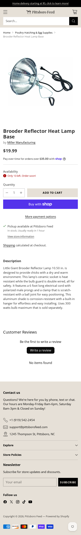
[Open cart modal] (75, 12)
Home (6, 32)
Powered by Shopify (57, 516)
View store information (20, 236)
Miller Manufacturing (21, 142)
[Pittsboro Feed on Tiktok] (24, 502)
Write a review (40, 350)
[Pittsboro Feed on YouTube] (30, 502)
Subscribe (68, 482)
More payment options (40, 216)
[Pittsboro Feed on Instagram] (17, 502)
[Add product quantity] (21, 193)
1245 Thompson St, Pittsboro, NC (32, 434)
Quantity (9, 184)
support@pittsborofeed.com (28, 427)
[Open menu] (5, 12)
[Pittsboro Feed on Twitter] (11, 502)
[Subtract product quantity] (6, 193)
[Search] (73, 21)
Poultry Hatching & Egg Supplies (33, 32)
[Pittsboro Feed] (40, 12)
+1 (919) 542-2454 (22, 420)
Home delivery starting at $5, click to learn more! (40, 3)
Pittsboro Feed (33, 516)
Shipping (9, 245)
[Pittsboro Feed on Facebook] (5, 502)
